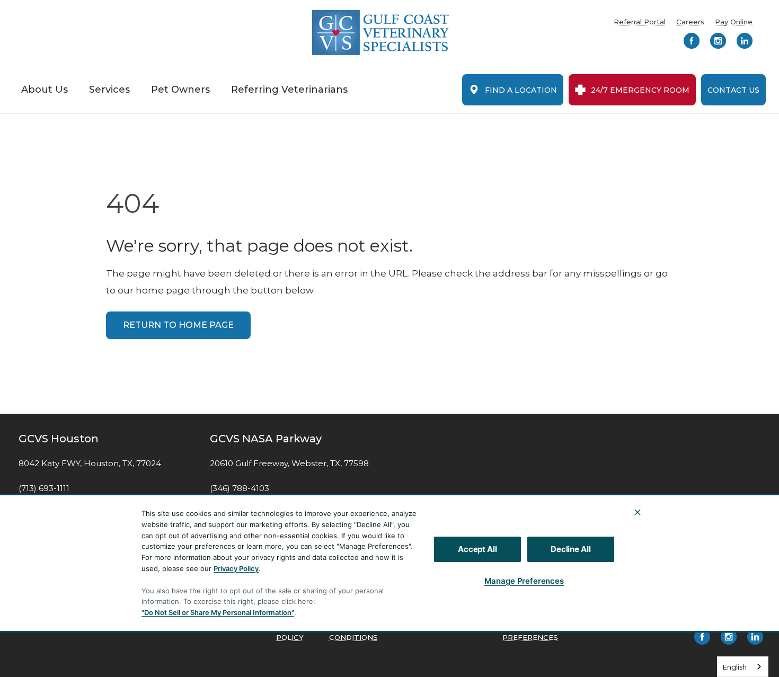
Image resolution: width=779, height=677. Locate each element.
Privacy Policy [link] (292, 632)
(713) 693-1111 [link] (44, 488)
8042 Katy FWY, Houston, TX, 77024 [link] (90, 463)
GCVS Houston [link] (59, 438)
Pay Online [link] (734, 22)
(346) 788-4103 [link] (239, 488)
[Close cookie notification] (637, 512)
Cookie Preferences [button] (530, 632)
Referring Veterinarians (289, 89)
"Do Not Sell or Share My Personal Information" (217, 612)
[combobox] (742, 666)
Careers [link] (690, 22)
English (735, 667)
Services (109, 89)
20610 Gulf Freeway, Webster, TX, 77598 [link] (289, 463)
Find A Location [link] (521, 90)
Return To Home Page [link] (178, 325)
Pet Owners (180, 89)
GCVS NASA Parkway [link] (266, 438)
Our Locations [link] (691, 591)
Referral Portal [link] (640, 22)
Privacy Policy (236, 568)
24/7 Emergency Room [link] (640, 90)
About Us (44, 89)
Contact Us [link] (733, 90)
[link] (380, 33)
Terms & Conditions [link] (353, 632)
